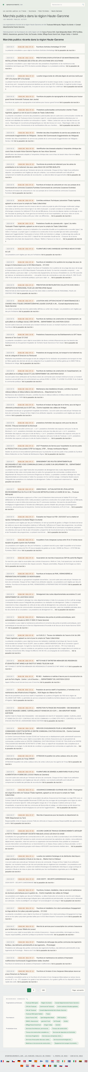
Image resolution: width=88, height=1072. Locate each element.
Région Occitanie (67, 24)
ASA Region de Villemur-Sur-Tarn (49, 692)
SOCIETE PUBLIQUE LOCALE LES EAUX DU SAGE (46, 834)
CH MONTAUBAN (33, 576)
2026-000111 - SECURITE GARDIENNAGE (51, 879)
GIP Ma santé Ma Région (73, 558)
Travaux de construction (59, 1028)
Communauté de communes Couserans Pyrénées (58, 187)
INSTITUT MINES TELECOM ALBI (41, 663)
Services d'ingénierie (32, 1036)
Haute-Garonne (57, 11)
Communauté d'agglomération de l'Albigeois (62, 135)
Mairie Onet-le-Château (52, 859)
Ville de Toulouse (31, 1010)
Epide (49, 288)
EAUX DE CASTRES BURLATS (49, 167)
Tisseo (48, 1014)
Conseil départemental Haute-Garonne (67, 1003)
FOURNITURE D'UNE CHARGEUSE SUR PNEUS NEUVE (55, 249)
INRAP (31, 759)
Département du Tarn (52, 392)
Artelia (39, 34)
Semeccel (70, 879)
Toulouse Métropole (54, 24)
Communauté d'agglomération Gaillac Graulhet (32, 961)
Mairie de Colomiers (42, 774)
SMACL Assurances (10, 34)
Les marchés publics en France (14, 11)
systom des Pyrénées (27, 543)
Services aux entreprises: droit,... (52, 1036)
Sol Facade (33, 34)
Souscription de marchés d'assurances (50, 558)
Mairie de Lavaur (29, 929)
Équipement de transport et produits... (66, 1043)
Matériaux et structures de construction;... (38, 1043)
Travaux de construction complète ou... (37, 1032)
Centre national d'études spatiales (67, 1006)
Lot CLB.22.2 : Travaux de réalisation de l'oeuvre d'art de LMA (58, 635)
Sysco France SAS (48, 32)
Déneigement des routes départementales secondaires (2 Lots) (58, 594)
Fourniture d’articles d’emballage (47, 47)
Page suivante (78, 990)
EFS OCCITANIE (57, 61)
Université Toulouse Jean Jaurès (26, 99)
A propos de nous (60, 1056)
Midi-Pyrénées (44, 11)
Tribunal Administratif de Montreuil (24, 426)
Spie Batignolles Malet (64, 32)
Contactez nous (76, 1056)
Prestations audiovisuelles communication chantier (54, 110)
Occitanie (32, 11)
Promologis (51, 945)
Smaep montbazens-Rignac (57, 449)
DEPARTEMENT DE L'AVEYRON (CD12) (55, 322)
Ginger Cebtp (65, 34)
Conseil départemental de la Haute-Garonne (52, 1010)
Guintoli (75, 34)
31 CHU (62, 47)
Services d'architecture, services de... (37, 1028)
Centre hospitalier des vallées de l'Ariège (51, 407)
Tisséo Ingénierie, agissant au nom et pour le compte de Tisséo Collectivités (40, 226)
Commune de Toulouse (47, 1006)
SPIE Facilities (77, 32)
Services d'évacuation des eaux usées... (38, 1039)
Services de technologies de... (63, 1039)
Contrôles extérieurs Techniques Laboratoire (51, 200)
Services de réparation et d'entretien (64, 1032)
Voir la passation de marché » (65, 50)
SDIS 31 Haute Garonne (40, 620)
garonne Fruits (23, 34)
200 (43, 990)
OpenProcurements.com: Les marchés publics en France (28, 1056)
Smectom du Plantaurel (28, 355)
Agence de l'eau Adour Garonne (44, 151)
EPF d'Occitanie (23, 79)
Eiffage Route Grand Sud (51, 34)
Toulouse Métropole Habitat (34, 1014)
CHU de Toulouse (31, 1006)
